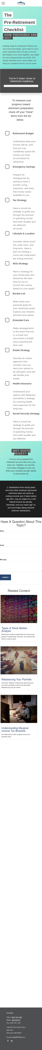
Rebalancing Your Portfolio (17, 679)
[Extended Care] (7, 320)
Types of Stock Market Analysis (14, 629)
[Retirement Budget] (7, 133)
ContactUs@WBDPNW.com (15, 1037)
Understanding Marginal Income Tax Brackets (15, 729)
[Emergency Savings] (7, 166)
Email (2, 545)
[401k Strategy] (7, 263)
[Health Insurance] (7, 383)
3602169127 (16, 1020)
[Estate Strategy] (7, 350)
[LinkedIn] (11, 1040)
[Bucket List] (7, 293)
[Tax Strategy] (7, 200)
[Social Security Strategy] (7, 413)
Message (3, 559)
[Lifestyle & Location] (7, 233)
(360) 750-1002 (16, 1017)
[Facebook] (7, 1040)
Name (2, 531)
